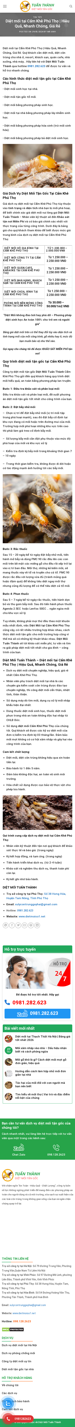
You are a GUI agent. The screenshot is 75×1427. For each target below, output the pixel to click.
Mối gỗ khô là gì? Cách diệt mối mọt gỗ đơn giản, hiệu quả (40, 1061)
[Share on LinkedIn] (37, 925)
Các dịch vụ (9, 1393)
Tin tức (37, 17)
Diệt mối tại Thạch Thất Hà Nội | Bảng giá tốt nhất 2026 (42, 1038)
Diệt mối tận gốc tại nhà (18, 1369)
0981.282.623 (36, 66)
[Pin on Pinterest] (31, 925)
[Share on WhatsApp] (6, 925)
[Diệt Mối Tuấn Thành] (37, 6)
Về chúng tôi (10, 1385)
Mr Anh (51, 32)
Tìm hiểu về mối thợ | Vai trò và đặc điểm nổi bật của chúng (42, 1096)
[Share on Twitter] (18, 925)
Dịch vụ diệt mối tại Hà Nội (19, 1345)
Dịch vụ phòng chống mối (18, 1353)
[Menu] (5, 6)
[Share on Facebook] (12, 925)
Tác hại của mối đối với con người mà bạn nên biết (40, 1084)
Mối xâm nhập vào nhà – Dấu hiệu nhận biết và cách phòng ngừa (41, 1050)
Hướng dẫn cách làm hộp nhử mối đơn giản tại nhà (40, 1073)
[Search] (71, 6)
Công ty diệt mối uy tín (16, 1361)
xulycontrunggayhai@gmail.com (36, 904)
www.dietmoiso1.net (32, 916)
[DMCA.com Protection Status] (13, 1329)
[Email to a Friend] (24, 925)
